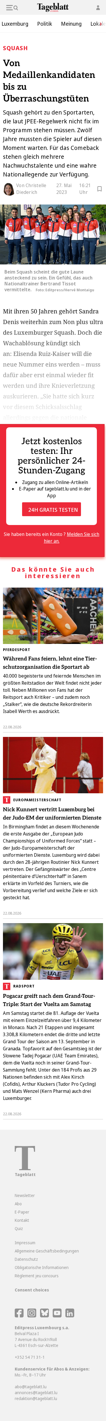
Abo (18, 1203)
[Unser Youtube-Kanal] (57, 1316)
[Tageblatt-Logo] (25, 1168)
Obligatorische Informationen (42, 1267)
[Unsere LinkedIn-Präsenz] (69, 1316)
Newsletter (25, 1195)
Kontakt (22, 1220)
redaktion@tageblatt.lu (36, 1398)
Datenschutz (26, 1259)
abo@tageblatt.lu (31, 1386)
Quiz (19, 1228)
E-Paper (22, 1212)
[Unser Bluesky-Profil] (45, 1316)
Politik (44, 23)
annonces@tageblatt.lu (36, 1392)
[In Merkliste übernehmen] (99, 189)
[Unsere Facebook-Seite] (19, 1316)
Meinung (71, 23)
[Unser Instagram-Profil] (31, 1316)
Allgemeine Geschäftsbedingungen (47, 1251)
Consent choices (32, 1290)
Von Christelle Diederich (31, 188)
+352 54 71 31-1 (30, 1357)
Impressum (25, 1242)
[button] (98, 23)
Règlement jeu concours (37, 1275)
